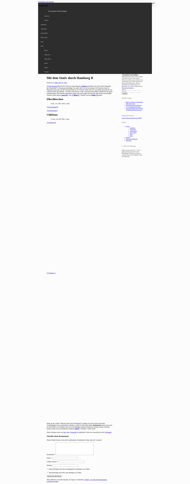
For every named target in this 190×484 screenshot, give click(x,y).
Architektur (44, 29)
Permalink (108, 432)
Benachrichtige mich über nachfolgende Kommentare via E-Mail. (69, 469)
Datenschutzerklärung (128, 88)
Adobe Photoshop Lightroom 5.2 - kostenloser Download (133, 106)
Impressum (129, 140)
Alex (65, 83)
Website (49, 465)
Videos (46, 67)
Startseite (46, 16)
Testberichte (47, 59)
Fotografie (73, 432)
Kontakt (46, 72)
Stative (46, 63)
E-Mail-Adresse (52, 461)
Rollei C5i (95, 95)
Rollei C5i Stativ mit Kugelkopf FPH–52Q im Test (134, 102)
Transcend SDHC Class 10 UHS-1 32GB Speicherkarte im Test (134, 109)
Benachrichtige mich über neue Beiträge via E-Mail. (65, 472)
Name (49, 458)
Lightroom (47, 54)
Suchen (124, 89)
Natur (42, 42)
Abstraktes (43, 24)
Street (42, 46)
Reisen (46, 50)
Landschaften (44, 33)
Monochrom (44, 37)
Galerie (46, 20)
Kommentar (51, 454)
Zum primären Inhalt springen (57, 11)
